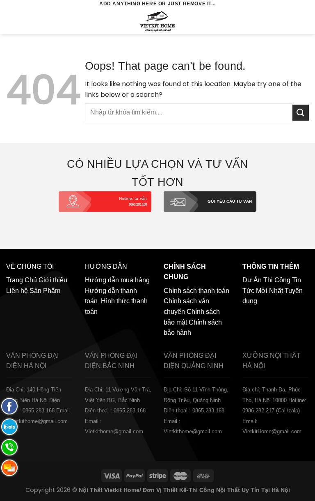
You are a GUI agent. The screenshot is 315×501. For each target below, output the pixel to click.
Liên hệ (17, 290)
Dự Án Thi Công (266, 280)
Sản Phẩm (45, 290)
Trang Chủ (21, 280)
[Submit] (300, 113)
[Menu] (11, 21)
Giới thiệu (53, 280)
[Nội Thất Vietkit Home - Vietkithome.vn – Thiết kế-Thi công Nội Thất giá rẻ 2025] (158, 21)
